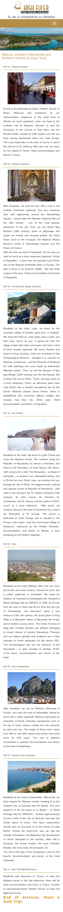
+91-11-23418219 (22, 17)
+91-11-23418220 (44, 17)
